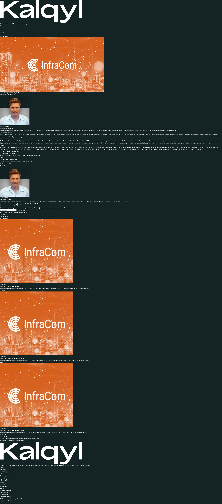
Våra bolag (9, 24)
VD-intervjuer (16, 24)
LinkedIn (36, 204)
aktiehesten (4, 204)
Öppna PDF (9, 128)
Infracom (3, 128)
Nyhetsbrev (21, 441)
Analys (2, 95)
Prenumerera (20, 210)
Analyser (3, 24)
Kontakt (2, 32)
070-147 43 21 (4, 492)
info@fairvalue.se (5, 490)
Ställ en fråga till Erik (6, 164)
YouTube (14, 441)
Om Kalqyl (24, 24)
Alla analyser (4, 36)
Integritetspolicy (5, 501)
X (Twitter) (3, 441)
